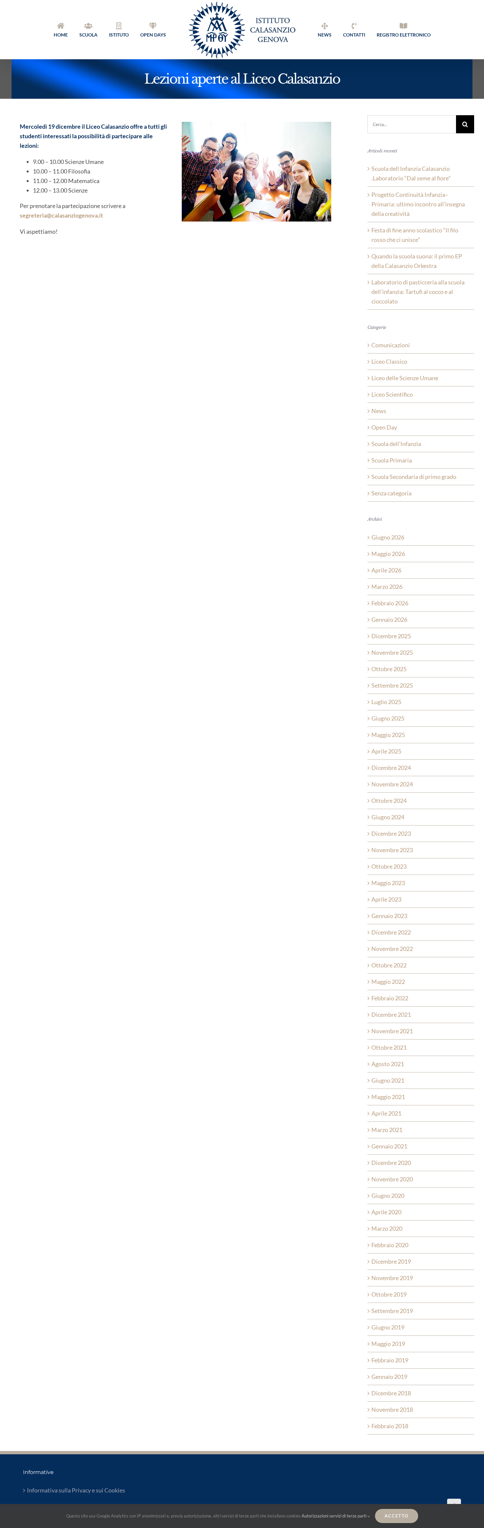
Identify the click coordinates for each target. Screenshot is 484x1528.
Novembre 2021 (392, 1031)
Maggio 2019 (388, 1343)
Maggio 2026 (388, 553)
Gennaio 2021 (389, 1146)
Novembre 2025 (392, 652)
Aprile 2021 (386, 1113)
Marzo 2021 (386, 1129)
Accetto (397, 1515)
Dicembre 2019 (391, 1261)
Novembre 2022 (392, 948)
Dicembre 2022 (391, 932)
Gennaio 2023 (389, 915)
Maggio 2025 (388, 734)
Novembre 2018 (392, 1409)
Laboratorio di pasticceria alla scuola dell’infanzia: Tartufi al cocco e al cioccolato (418, 291)
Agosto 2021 (387, 1063)
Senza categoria (391, 493)
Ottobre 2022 (389, 965)
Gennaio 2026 (389, 619)
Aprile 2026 (386, 570)
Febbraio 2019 (389, 1360)
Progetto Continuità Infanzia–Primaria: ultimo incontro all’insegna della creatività (418, 204)
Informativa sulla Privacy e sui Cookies (76, 1490)
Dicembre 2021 (391, 1014)
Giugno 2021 (387, 1080)
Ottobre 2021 (389, 1047)
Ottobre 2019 (389, 1294)
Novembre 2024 (392, 784)
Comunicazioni (390, 345)
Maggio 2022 (388, 981)
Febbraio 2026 (389, 603)
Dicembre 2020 (391, 1162)
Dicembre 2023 (391, 833)
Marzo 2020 (386, 1228)
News (378, 410)
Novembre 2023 (392, 850)
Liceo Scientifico (392, 394)
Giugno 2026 (387, 537)
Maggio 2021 (388, 1096)
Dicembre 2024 (391, 767)
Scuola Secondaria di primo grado (413, 476)
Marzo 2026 (386, 586)
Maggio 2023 (388, 882)
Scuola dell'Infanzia (396, 443)
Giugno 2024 (387, 817)
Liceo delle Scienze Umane (404, 378)
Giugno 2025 (387, 718)
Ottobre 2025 (389, 668)
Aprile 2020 (386, 1212)
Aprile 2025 (386, 751)
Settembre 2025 (392, 685)
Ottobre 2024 (389, 800)
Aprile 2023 (386, 899)
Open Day (384, 427)
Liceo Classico (389, 361)
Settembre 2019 (392, 1310)
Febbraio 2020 (389, 1245)
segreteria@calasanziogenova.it (61, 215)
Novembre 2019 (392, 1277)
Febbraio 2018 (389, 1426)
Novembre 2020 (392, 1179)
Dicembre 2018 (391, 1393)
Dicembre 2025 (391, 636)
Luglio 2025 (386, 701)
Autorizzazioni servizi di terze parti (334, 1515)
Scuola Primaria (391, 460)
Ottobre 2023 (389, 866)
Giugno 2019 (387, 1327)
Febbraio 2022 (389, 998)
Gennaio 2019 (389, 1376)
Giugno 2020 (387, 1195)
